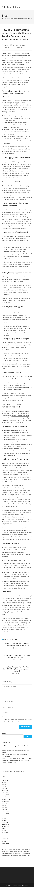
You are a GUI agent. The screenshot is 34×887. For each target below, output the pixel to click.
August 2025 (5, 803)
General (6, 48)
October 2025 (5, 801)
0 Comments (18, 48)
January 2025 (5, 814)
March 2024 (5, 822)
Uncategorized (6, 843)
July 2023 (4, 828)
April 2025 (4, 809)
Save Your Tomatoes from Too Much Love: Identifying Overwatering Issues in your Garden (17, 669)
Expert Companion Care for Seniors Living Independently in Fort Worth (17, 644)
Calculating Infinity (11, 6)
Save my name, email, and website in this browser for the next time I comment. (17, 721)
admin (6, 45)
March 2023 (5, 833)
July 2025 (4, 805)
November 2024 (6, 816)
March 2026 (5, 790)
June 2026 (4, 784)
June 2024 (4, 820)
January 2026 (5, 795)
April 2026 (4, 788)
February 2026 (5, 793)
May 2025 (4, 807)
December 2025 (6, 797)
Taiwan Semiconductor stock (20, 415)
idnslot (19, 851)
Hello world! (20, 771)
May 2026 (4, 786)
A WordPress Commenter (8, 771)
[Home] (2, 18)
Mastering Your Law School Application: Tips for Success (17, 758)
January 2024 (5, 824)
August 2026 (5, 780)
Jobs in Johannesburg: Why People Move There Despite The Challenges (17, 656)
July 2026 (4, 782)
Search (4, 733)
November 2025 (6, 799)
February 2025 (5, 812)
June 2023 (4, 830)
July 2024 (4, 818)
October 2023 (5, 826)
